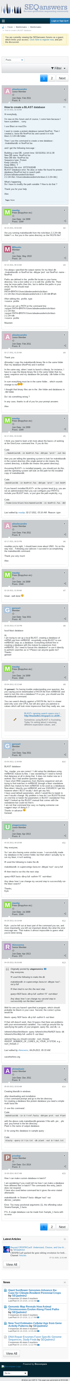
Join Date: (17, 98)
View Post (45, 969)
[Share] (65, 99)
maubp (21, 512)
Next (62, 78)
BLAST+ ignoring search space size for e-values (47, 713)
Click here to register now (42, 39)
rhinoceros (23, 1050)
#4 (64, 353)
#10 (64, 762)
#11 (64, 843)
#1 (64, 107)
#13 (64, 963)
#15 (64, 1173)
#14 (64, 1087)
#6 (64, 541)
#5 (64, 436)
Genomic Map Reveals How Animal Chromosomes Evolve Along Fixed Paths (33, 1308)
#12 (64, 921)
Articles (22, 1255)
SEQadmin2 (19, 1250)
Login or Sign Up (59, 21)
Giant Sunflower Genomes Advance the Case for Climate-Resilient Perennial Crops (34, 1291)
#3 (64, 265)
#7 (64, 590)
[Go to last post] (38, 1301)
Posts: (15, 100)
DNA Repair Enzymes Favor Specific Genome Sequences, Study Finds (35, 1338)
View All (11, 1264)
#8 (64, 626)
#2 (64, 228)
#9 (64, 684)
